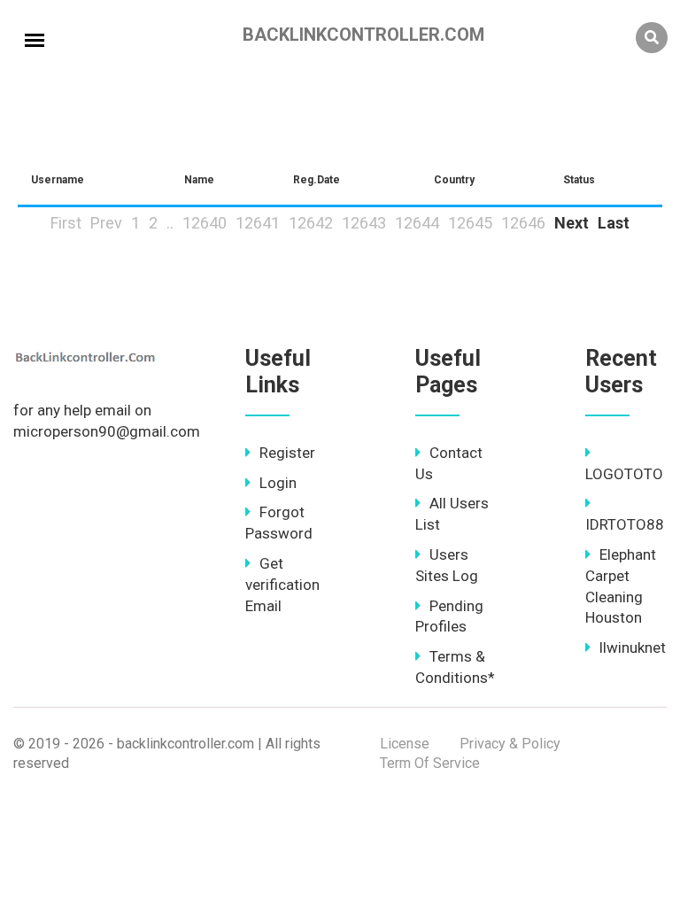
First (65, 222)
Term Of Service (430, 763)
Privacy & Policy (510, 743)
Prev (106, 222)
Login (278, 483)
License (404, 743)
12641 (258, 222)
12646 (523, 222)
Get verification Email (282, 584)
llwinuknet (632, 647)
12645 (470, 222)
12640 (204, 222)
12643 (364, 222)
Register (287, 452)
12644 (417, 222)
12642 (311, 222)
